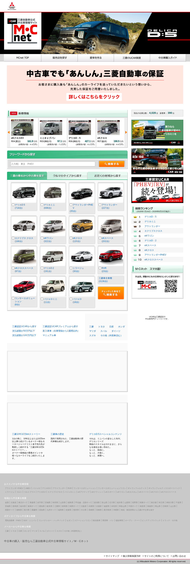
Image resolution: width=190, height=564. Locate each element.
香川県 (27, 510)
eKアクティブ (83, 492)
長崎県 (91, 510)
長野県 (135, 502)
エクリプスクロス (153, 231)
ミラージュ (9, 492)
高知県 (42, 510)
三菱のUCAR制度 (132, 58)
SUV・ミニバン (30, 520)
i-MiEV (28, 488)
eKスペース (150, 245)
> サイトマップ (111, 556)
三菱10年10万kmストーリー (26, 434)
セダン (69, 520)
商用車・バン (108, 520)
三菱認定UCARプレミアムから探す (60, 326)
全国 (7, 502)
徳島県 (19, 510)
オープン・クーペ (132, 520)
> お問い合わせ (178, 556)
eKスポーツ (110, 492)
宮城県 (47, 502)
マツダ (92, 331)
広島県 (165, 506)
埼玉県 (161, 502)
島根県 (150, 506)
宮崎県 (99, 510)
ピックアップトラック (151, 520)
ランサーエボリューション (85, 488)
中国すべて (133, 506)
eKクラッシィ (97, 492)
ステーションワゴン (82, 520)
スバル (103, 331)
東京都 (154, 502)
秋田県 (55, 502)
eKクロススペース (154, 259)
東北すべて (23, 502)
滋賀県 (106, 506)
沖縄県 (116, 510)
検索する (112, 163)
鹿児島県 (107, 510)
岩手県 (40, 502)
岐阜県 (49, 506)
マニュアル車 (49, 335)
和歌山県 (122, 506)
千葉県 (178, 502)
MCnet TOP (22, 58)
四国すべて (9, 510)
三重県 (57, 506)
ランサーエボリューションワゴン (112, 488)
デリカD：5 (67, 138)
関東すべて (144, 502)
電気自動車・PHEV (13, 520)
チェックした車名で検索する (111, 293)
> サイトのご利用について (155, 556)
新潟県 (97, 502)
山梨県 (127, 502)
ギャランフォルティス (137, 488)
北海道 (13, 502)
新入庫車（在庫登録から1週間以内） (61, 331)
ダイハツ (116, 331)
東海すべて (32, 506)
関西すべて (74, 506)
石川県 (112, 502)
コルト (19, 492)
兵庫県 (91, 506)
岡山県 (157, 506)
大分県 (83, 510)
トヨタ (101, 326)
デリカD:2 (41, 492)
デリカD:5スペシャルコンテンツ (105, 434)
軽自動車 (96, 520)
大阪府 (83, 506)
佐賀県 (68, 510)
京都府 (99, 506)
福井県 (119, 502)
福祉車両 (119, 520)
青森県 (32, 502)
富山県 (104, 502)
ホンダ (121, 326)
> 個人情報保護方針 (131, 556)
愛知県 (42, 506)
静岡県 (65, 506)
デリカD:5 (46, 488)
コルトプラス (29, 492)
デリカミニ (150, 221)
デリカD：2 (150, 240)
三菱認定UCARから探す (24, 326)
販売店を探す (59, 58)
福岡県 (61, 510)
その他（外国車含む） (111, 335)
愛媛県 (34, 510)
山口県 (173, 506)
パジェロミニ (70, 492)
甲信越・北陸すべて (83, 502)
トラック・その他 (170, 520)
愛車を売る (96, 58)
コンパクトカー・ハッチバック (52, 520)
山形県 (63, 502)
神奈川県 (170, 502)
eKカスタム (132, 492)
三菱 (91, 326)
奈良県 (114, 506)
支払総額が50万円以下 (23, 331)
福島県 (70, 502)
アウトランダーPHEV (155, 255)
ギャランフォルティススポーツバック (164, 488)
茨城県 (8, 506)
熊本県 (76, 510)
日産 (111, 326)
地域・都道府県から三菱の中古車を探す (137, 510)
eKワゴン (149, 235)
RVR (70, 488)
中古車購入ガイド (168, 58)
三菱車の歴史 (57, 434)
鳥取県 (142, 506)
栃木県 (23, 506)
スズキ (92, 335)
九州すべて (51, 510)
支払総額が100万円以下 (24, 335)
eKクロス (95, 138)
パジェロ (36, 488)
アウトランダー (152, 226)
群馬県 (15, 506)
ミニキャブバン (40, 138)
